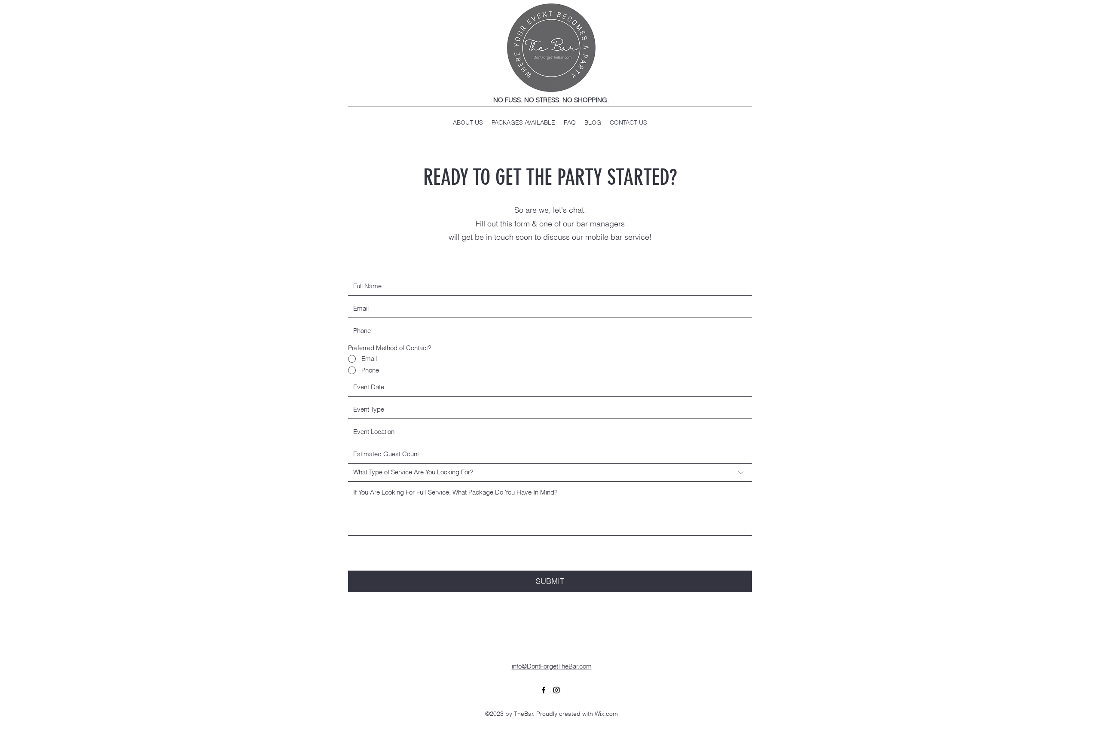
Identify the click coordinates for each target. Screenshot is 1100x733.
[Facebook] (543, 690)
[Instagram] (556, 690)
